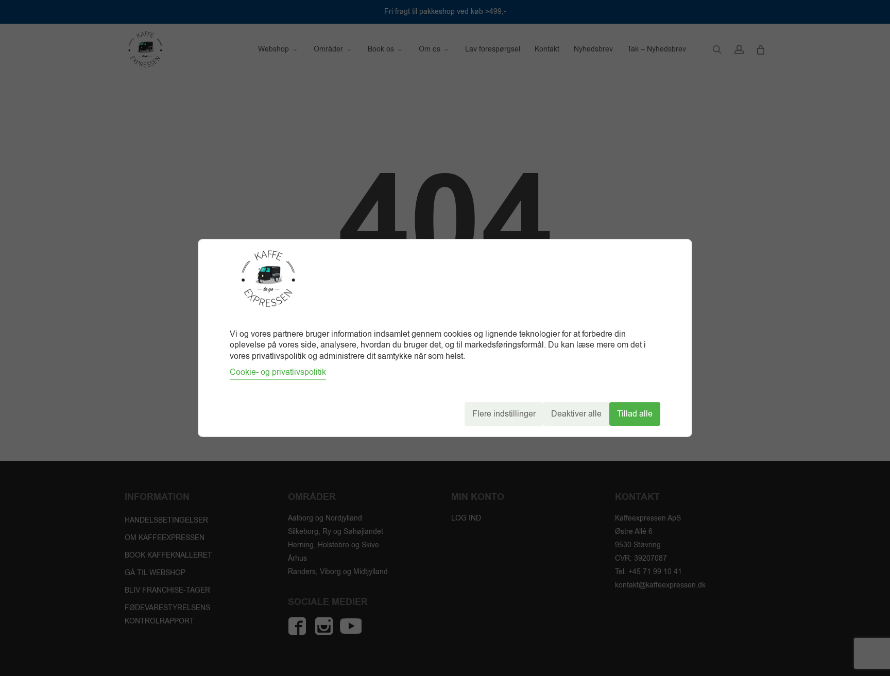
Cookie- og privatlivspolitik (278, 372)
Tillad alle (635, 414)
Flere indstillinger (504, 414)
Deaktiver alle (576, 414)
